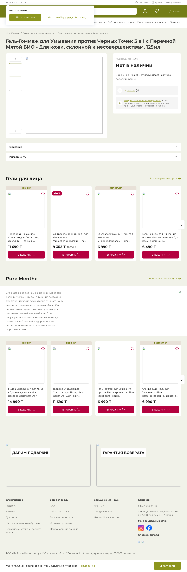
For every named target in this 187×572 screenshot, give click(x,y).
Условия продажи (61, 523)
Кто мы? (99, 505)
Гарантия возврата (61, 517)
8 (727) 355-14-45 (147, 505)
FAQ (52, 505)
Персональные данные (64, 529)
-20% (57, 193)
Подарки (11, 505)
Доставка (11, 517)
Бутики (10, 511)
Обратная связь (60, 511)
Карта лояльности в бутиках (23, 523)
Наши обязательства (106, 517)
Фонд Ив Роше (103, 511)
